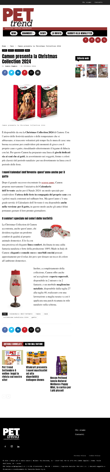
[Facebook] (86, 40)
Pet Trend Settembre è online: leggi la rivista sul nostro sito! (12, 373)
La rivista (56, 33)
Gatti (11, 50)
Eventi (43, 33)
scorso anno (48, 182)
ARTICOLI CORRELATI (13, 344)
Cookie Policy (94, 456)
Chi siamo (86, 2)
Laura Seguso (11, 66)
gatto (34, 317)
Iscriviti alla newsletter (79, 33)
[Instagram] (92, 40)
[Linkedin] (98, 40)
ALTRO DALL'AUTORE (34, 344)
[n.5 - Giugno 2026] (103, 71)
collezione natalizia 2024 (15, 317)
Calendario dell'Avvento (21, 314)
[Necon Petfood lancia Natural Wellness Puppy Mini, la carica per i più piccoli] (60, 362)
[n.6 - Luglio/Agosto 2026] (92, 71)
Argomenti (27, 33)
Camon (38, 314)
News (13, 33)
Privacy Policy (80, 456)
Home (4, 46)
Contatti (99, 2)
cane (46, 314)
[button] (104, 40)
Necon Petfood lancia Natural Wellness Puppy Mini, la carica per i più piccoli (60, 384)
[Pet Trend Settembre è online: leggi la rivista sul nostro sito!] (12, 357)
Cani (12, 46)
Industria (19, 50)
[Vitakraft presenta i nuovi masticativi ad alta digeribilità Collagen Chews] (36, 357)
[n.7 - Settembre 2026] (80, 71)
